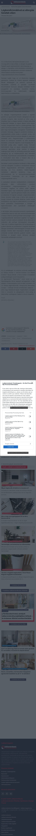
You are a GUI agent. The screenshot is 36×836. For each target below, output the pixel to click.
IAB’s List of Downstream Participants (19, 407)
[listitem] (18, 413)
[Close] (32, 383)
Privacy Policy (25, 452)
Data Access (18, 452)
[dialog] (18, 418)
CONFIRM (11, 447)
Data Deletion (11, 452)
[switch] (29, 416)
